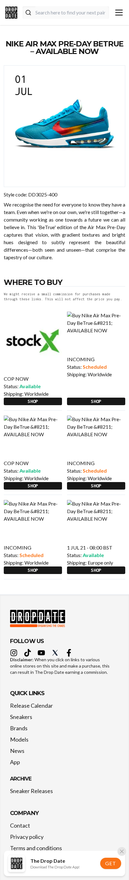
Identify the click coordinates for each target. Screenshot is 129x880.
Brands (19, 728)
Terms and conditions (36, 848)
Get (110, 863)
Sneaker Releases (31, 790)
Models (19, 739)
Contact (20, 825)
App (15, 762)
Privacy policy (27, 836)
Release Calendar (31, 705)
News (17, 750)
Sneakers (21, 716)
